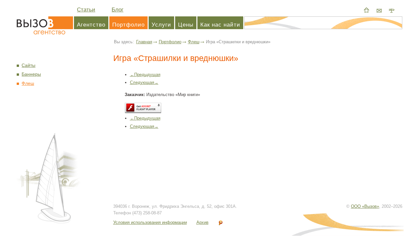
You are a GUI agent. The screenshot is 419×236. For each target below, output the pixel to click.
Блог (117, 10)
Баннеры (31, 74)
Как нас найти (220, 25)
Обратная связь (379, 10)
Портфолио (128, 25)
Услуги (161, 25)
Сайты (28, 65)
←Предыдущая (145, 74)
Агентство (45, 24)
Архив (202, 222)
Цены (185, 25)
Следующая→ (144, 82)
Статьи (86, 10)
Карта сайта (391, 10)
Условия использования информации (150, 222)
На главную (367, 10)
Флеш (193, 41)
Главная (144, 41)
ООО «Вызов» (365, 206)
